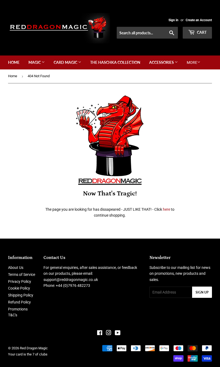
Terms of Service (21, 274)
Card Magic (66, 62)
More (192, 62)
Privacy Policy (19, 281)
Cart (201, 32)
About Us (15, 267)
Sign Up (202, 292)
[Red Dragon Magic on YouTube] (117, 333)
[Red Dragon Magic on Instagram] (108, 333)
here (166, 209)
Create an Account (199, 20)
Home (14, 62)
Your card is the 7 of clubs (27, 354)
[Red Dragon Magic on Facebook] (99, 333)
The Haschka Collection (115, 62)
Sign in (173, 20)
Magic (35, 62)
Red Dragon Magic (34, 348)
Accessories (162, 62)
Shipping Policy (20, 295)
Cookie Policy (19, 288)
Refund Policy (19, 302)
